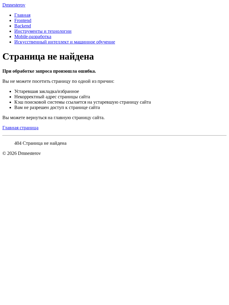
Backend (22, 25)
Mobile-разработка (32, 36)
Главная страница (20, 127)
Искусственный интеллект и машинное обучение (64, 41)
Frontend (22, 20)
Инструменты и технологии (43, 31)
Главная (22, 15)
